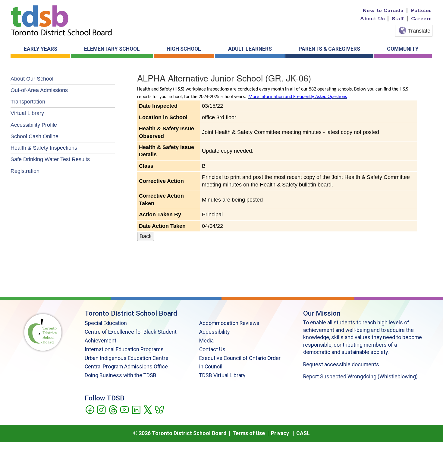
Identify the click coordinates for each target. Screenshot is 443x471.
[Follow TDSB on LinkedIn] (136, 409)
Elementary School (112, 49)
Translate (419, 31)
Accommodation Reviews (229, 323)
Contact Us (212, 349)
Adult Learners (250, 49)
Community (403, 49)
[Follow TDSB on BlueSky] (159, 409)
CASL (303, 433)
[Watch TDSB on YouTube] (124, 409)
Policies (421, 10)
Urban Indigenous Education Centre (126, 358)
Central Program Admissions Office (126, 367)
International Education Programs (124, 349)
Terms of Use (248, 433)
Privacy (280, 433)
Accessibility (214, 332)
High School (184, 49)
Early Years (40, 49)
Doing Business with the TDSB (120, 375)
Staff (398, 18)
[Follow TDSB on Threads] (113, 409)
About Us (372, 18)
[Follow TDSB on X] (147, 409)
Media (206, 341)
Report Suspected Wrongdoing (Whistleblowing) (360, 377)
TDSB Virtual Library (222, 375)
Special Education (106, 323)
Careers (421, 18)
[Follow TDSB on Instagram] (101, 409)
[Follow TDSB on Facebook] (90, 409)
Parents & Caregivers (329, 49)
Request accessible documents (341, 364)
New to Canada (383, 10)
